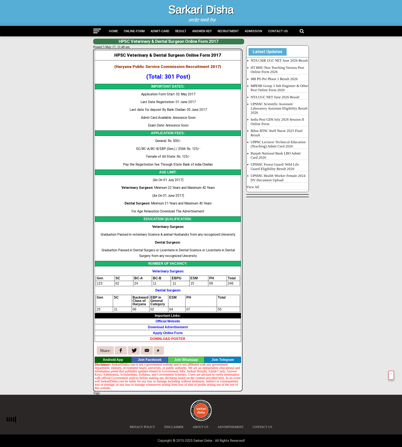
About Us (200, 427)
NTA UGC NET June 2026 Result (275, 97)
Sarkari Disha (201, 10)
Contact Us (278, 31)
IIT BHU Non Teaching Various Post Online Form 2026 (277, 70)
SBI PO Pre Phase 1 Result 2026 (274, 79)
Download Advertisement (168, 327)
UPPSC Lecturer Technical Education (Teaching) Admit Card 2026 (278, 144)
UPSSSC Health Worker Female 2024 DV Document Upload (278, 178)
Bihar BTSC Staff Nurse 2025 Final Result (277, 133)
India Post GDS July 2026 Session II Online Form (277, 121)
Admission (253, 31)
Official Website (168, 321)
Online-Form (134, 31)
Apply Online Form (168, 333)
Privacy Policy (142, 427)
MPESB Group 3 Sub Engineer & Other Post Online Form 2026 (279, 88)
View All (252, 187)
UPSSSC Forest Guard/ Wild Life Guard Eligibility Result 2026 (275, 166)
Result (180, 31)
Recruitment (228, 31)
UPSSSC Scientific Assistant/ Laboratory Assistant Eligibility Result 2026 (279, 108)
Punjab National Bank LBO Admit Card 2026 (276, 155)
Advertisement (231, 427)
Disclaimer (173, 427)
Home (113, 31)
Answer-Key (202, 31)
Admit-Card (160, 31)
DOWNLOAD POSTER (167, 339)
